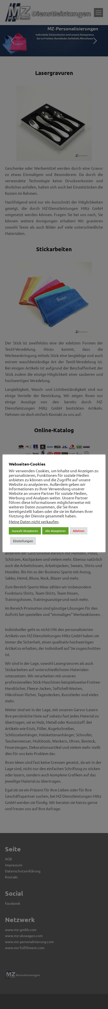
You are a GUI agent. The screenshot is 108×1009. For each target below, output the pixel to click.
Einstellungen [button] (23, 541)
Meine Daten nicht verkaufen (34, 521)
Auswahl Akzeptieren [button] (25, 531)
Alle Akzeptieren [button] (55, 531)
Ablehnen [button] (78, 531)
